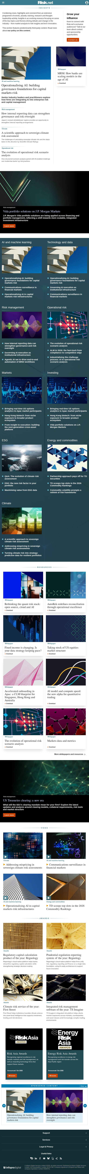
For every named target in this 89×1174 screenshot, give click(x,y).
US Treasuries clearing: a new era (23, 800)
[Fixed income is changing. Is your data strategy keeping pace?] (23, 628)
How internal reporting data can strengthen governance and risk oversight (26, 115)
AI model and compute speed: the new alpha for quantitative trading (64, 694)
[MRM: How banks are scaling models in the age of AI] (71, 56)
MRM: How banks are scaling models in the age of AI (70, 76)
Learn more (9, 226)
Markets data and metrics (61, 740)
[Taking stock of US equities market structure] (66, 628)
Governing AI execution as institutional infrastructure (63, 288)
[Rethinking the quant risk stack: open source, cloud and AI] (23, 585)
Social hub (56, 1158)
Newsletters (44, 1158)
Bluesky (48, 1158)
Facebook (40, 1158)
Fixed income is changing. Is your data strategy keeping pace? (23, 649)
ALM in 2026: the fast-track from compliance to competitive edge (66, 351)
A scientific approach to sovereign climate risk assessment (25, 134)
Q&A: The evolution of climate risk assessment (22, 477)
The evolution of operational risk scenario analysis (25, 154)
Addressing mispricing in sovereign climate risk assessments (22, 547)
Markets (7, 372)
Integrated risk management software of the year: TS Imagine (64, 1008)
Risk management (8, 109)
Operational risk (7, 148)
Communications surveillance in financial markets (21, 288)
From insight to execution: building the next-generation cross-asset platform (22, 427)
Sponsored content (44, 1086)
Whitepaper (62, 69)
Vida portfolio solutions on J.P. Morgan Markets (31, 211)
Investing (52, 372)
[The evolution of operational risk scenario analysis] (23, 721)
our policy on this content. (19, 31)
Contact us (72, 40)
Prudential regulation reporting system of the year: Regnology (63, 956)
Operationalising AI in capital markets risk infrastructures (19, 295)
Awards (44, 918)
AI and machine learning (10, 81)
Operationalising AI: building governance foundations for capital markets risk (24, 88)
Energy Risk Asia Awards (62, 1053)
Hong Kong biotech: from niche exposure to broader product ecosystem (20, 417)
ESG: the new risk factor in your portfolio (20, 484)
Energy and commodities (62, 440)
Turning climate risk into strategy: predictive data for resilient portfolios (23, 554)
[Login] (86, 2)
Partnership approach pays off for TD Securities (68, 477)
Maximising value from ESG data (21, 490)
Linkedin (35, 1158)
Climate (4, 129)
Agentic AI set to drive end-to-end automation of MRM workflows (21, 360)
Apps (52, 1158)
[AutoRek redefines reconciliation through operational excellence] (66, 585)
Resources (44, 567)
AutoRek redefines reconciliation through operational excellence (65, 605)
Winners (12, 1076)
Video (44, 828)
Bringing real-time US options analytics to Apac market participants (23, 410)
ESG (5, 440)
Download (62, 83)
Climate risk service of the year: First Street (21, 1008)
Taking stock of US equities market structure (62, 649)
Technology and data (60, 242)
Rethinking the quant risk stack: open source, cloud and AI (22, 605)
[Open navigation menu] (2, 2)
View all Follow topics (31, 1158)
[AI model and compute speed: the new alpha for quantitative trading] (66, 672)
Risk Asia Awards (17, 1053)
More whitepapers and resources (69, 754)
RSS (60, 1158)
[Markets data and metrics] (66, 721)
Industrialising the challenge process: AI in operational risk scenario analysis (65, 359)
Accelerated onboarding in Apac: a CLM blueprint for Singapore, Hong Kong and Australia (20, 695)
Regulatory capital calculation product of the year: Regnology (20, 956)
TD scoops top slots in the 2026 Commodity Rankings (65, 484)
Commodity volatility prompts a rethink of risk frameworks (65, 491)
